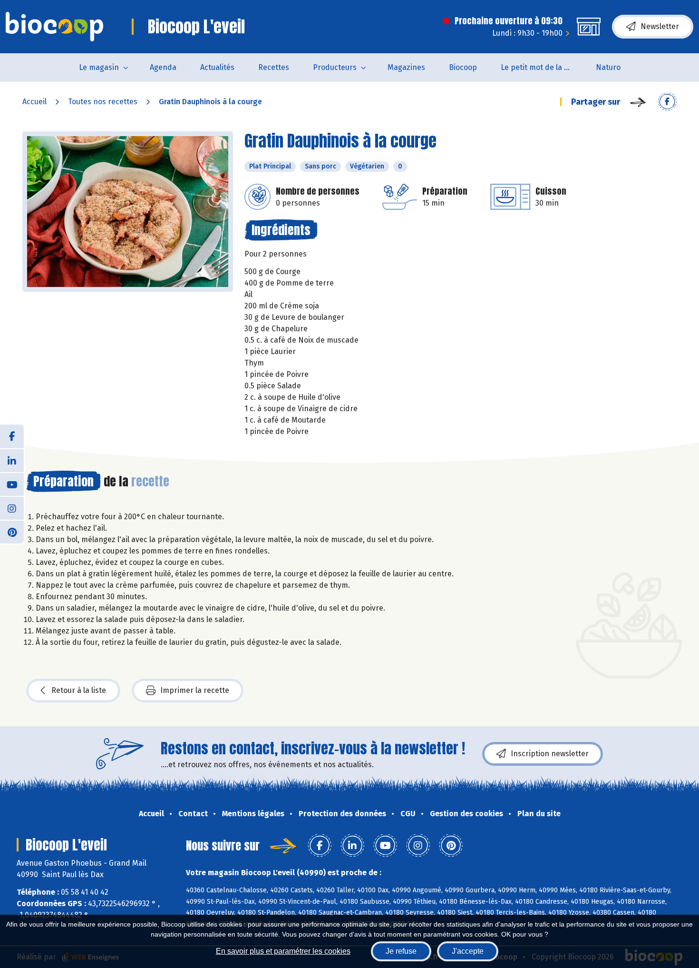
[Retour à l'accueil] (54, 26)
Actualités (217, 67)
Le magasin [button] (99, 67)
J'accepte (468, 951)
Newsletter (660, 26)
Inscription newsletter (550, 753)
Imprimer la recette (194, 690)
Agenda (163, 67)
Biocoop (463, 67)
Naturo (608, 67)
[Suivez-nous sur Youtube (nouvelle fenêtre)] (12, 484)
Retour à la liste (78, 690)
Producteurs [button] (335, 67)
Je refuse (401, 951)
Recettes (273, 67)
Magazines (406, 67)
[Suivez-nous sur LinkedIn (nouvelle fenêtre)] (12, 460)
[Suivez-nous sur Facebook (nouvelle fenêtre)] (12, 436)
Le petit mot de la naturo (542, 67)
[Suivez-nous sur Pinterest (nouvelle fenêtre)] (12, 531)
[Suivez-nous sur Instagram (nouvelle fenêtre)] (12, 508)
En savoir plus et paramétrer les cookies (283, 951)
